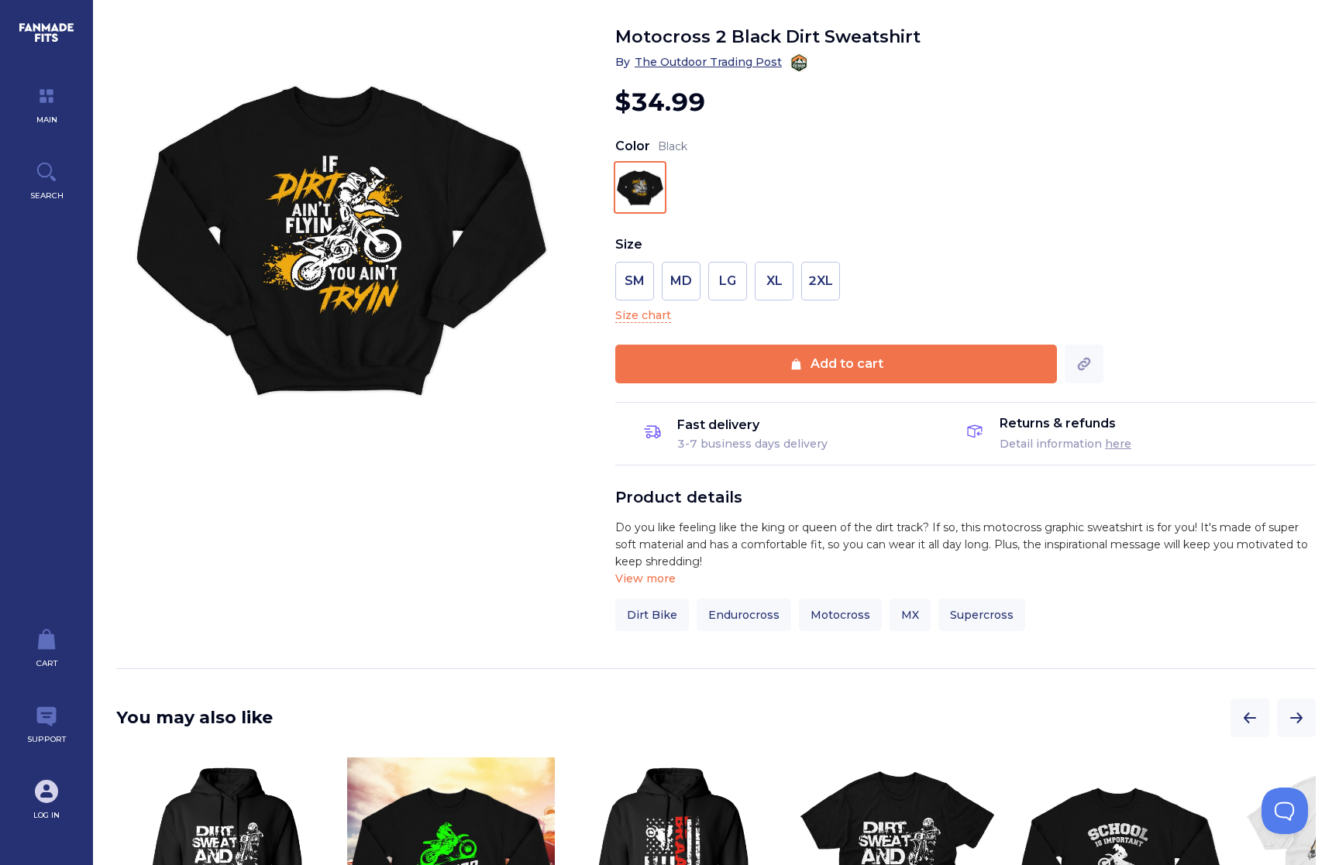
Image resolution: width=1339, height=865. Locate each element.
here (1118, 444)
